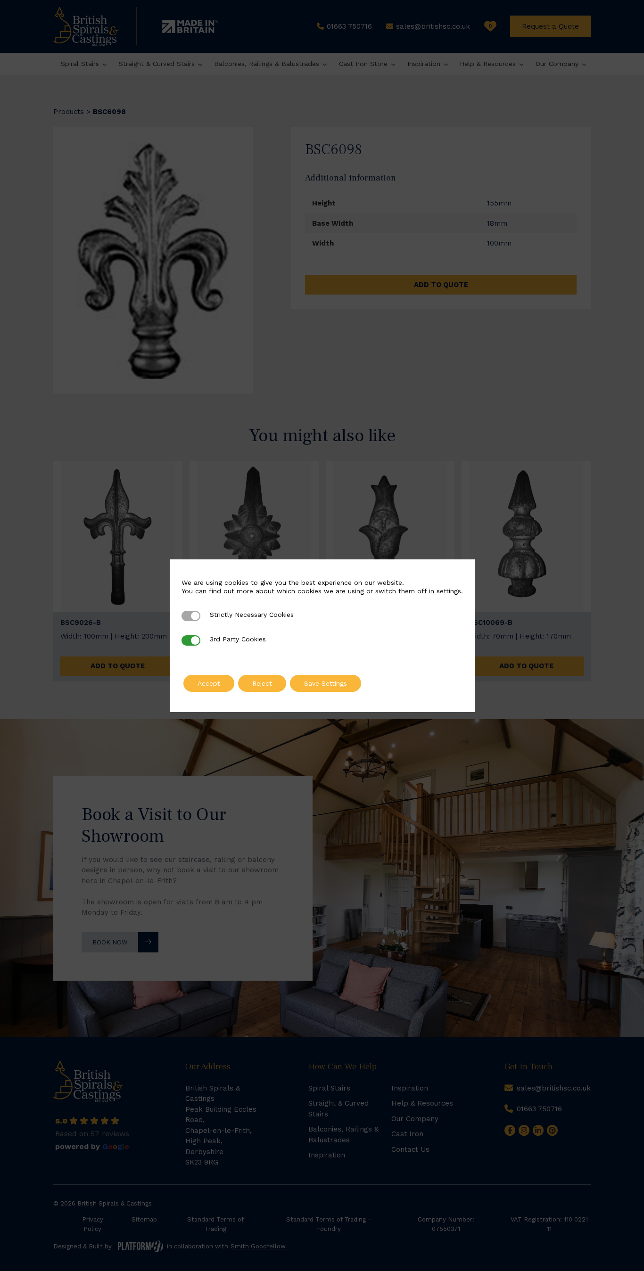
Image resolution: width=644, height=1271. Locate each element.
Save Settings (325, 683)
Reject (262, 683)
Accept (209, 683)
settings (449, 591)
